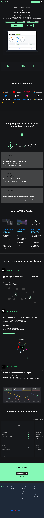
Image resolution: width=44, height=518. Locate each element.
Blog (34, 488)
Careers (23, 498)
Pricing (23, 493)
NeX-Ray (23, 488)
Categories (35, 491)
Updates (23, 496)
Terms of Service (36, 498)
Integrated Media (25, 491)
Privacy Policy (35, 496)
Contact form (13, 504)
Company (12, 488)
